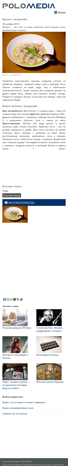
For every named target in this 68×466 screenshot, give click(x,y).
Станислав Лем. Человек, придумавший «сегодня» (49, 329)
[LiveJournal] (18, 298)
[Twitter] (8, 298)
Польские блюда (11, 195)
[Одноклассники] (11, 298)
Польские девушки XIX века (16, 327)
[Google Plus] (21, 298)
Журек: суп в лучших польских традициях (23, 402)
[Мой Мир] (14, 298)
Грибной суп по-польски (14, 413)
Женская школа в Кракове (49, 381)
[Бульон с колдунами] (15, 213)
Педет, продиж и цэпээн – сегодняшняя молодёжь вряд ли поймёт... (15, 385)
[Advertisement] (34, 259)
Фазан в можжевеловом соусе (18, 407)
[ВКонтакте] (4, 298)
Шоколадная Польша (47, 354)
